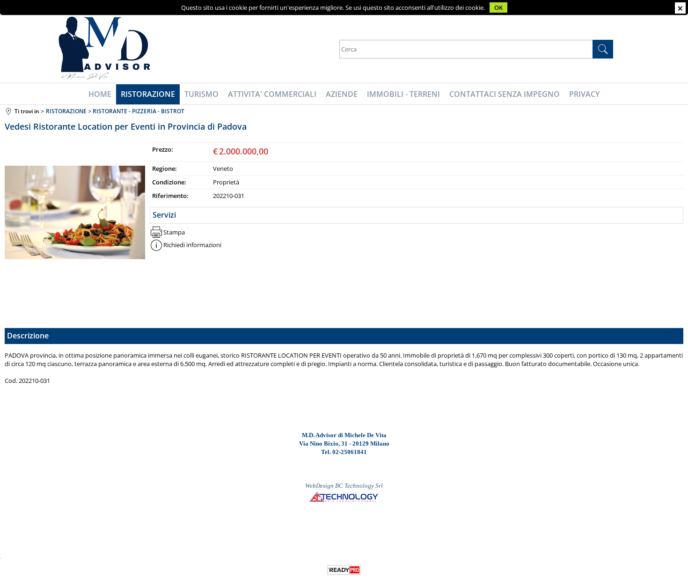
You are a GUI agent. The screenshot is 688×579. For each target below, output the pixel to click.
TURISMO (201, 94)
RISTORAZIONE (148, 94)
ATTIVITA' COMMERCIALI (272, 94)
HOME (99, 94)
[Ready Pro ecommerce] (344, 569)
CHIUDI (680, 8)
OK (498, 7)
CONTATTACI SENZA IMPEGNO (504, 94)
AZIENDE (342, 94)
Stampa (174, 232)
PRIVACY (584, 94)
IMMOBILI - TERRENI (403, 94)
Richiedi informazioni (192, 245)
